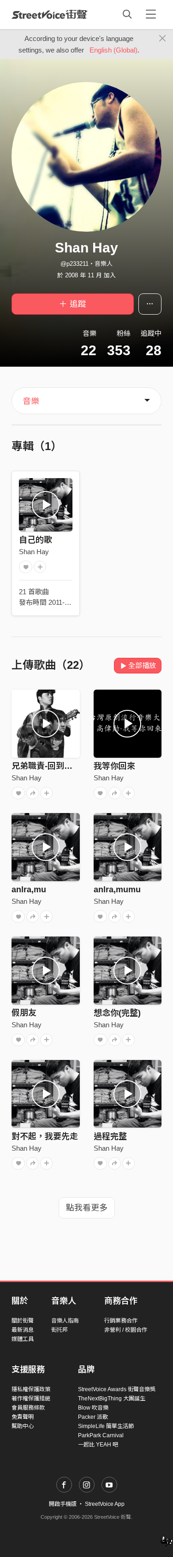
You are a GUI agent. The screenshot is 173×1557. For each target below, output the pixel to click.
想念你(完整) (117, 1013)
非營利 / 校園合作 (125, 1330)
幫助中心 (23, 1426)
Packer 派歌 (93, 1417)
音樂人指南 (65, 1320)
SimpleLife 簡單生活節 (106, 1426)
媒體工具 (23, 1339)
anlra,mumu (117, 889)
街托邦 (59, 1330)
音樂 (31, 401)
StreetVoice (50, 14)
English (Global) (113, 50)
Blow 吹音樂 (93, 1408)
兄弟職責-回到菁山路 (50, 766)
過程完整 (110, 1136)
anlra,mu (29, 889)
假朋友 (24, 1013)
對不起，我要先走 (45, 1136)
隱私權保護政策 (31, 1389)
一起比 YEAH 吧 (98, 1444)
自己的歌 (35, 539)
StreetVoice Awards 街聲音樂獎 (116, 1389)
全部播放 (142, 665)
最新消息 (23, 1330)
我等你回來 (114, 766)
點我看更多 (86, 1207)
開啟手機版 (63, 1504)
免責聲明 (23, 1417)
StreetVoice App (105, 1504)
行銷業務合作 (120, 1320)
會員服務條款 (28, 1408)
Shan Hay (34, 552)
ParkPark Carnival (101, 1435)
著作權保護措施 (31, 1398)
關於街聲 (23, 1320)
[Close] (162, 38)
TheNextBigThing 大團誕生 (111, 1398)
